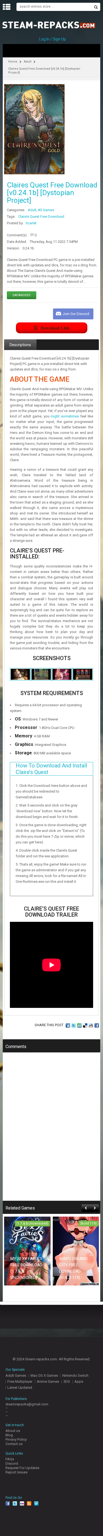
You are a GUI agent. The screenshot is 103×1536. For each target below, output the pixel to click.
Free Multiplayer (19, 1381)
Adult (27, 61)
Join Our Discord (76, 314)
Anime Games (48, 1381)
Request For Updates (22, 1468)
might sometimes (65, 416)
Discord (11, 1463)
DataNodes (21, 295)
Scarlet (31, 223)
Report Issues (16, 1472)
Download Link (55, 328)
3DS (66, 1381)
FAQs (9, 1459)
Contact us (14, 1444)
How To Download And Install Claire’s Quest (51, 768)
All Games (46, 210)
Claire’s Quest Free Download (41, 216)
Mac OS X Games (44, 1375)
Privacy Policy (16, 1439)
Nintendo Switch (75, 1375)
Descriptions (20, 345)
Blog (9, 1435)
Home (12, 61)
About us (12, 1431)
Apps (78, 1381)
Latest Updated (19, 1387)
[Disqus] (51, 1130)
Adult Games (15, 1375)
